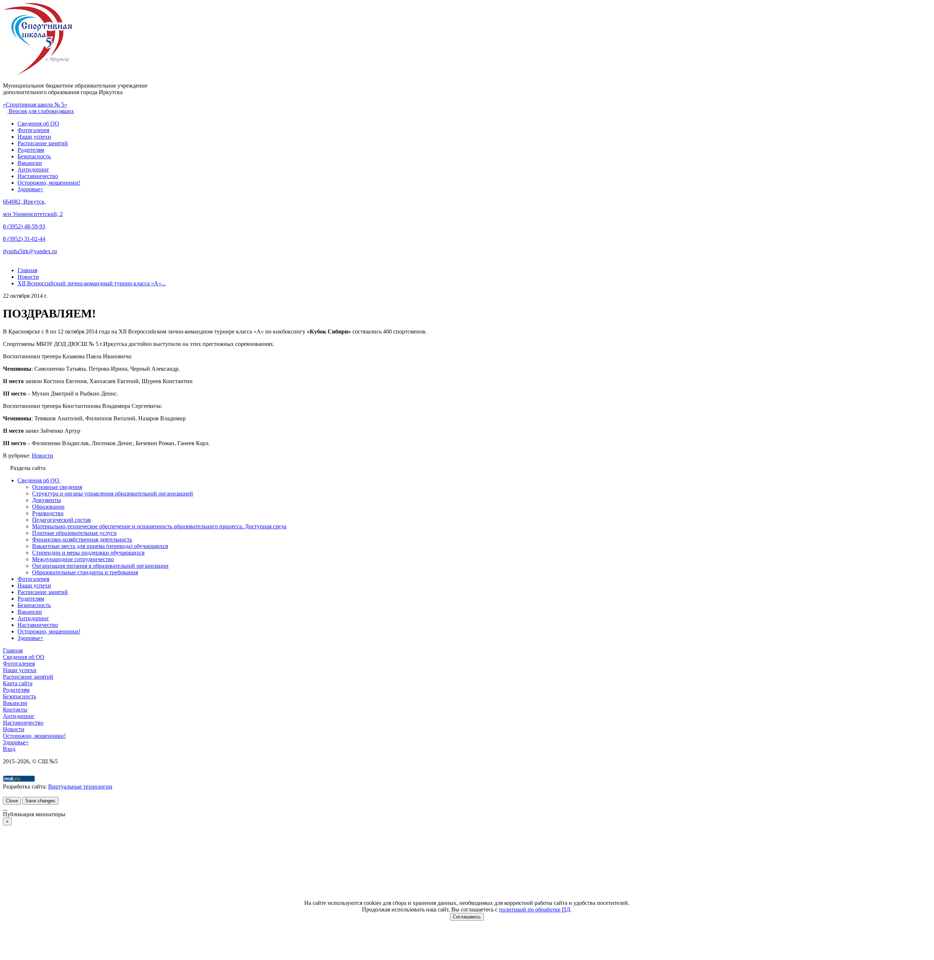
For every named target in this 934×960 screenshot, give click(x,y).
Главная (13, 650)
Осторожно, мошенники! (49, 183)
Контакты (15, 709)
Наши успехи (34, 137)
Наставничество (38, 176)
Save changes (40, 800)
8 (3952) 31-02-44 (24, 239)
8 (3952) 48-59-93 (24, 226)
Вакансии (30, 163)
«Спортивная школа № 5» (35, 104)
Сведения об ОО (38, 123)
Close (12, 800)
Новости (42, 455)
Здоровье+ (30, 189)
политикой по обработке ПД (534, 909)
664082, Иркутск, (24, 201)
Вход (9, 749)
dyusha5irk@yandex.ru (30, 251)
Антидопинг (33, 169)
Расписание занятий (43, 143)
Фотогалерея (33, 130)
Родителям (31, 150)
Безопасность (34, 156)
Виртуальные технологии (80, 786)
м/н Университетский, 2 (33, 214)
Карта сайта (17, 683)
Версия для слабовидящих (40, 111)
